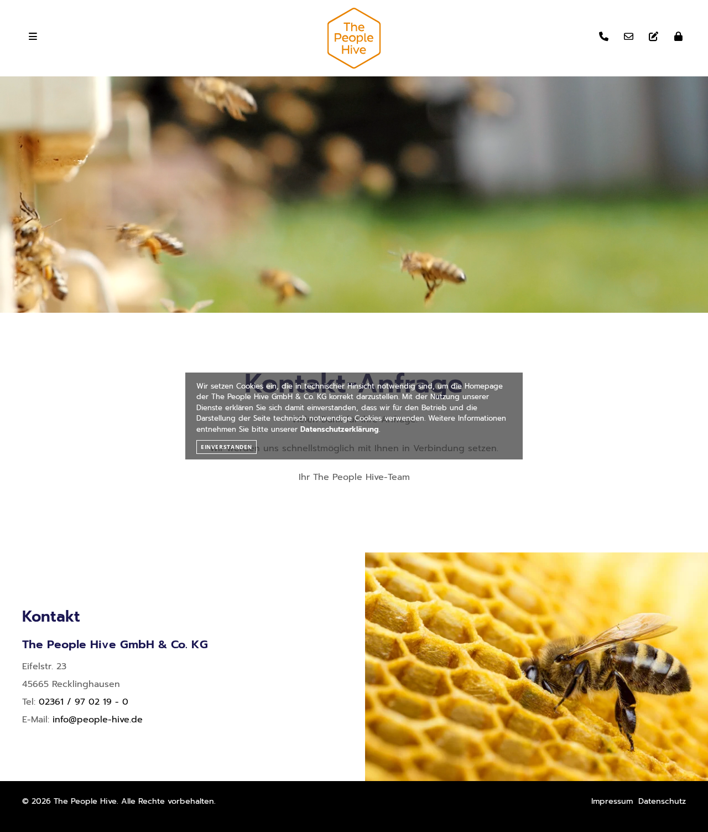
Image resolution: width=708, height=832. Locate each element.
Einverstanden (226, 447)
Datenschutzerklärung (339, 429)
